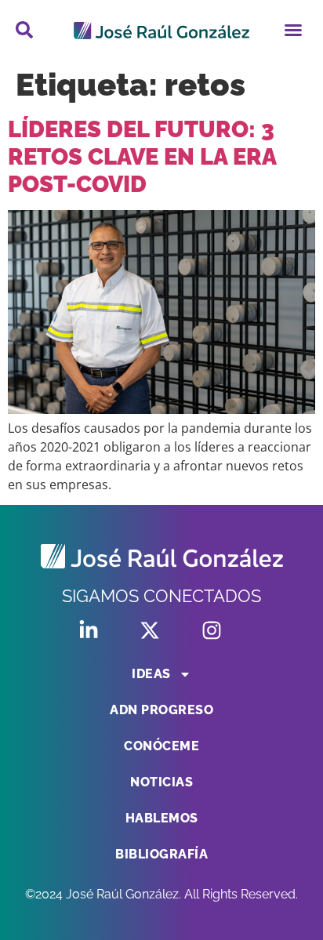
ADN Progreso (161, 709)
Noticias (161, 782)
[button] (293, 30)
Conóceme (161, 746)
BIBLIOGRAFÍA (161, 854)
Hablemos (161, 818)
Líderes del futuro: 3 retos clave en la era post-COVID (142, 157)
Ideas (151, 673)
